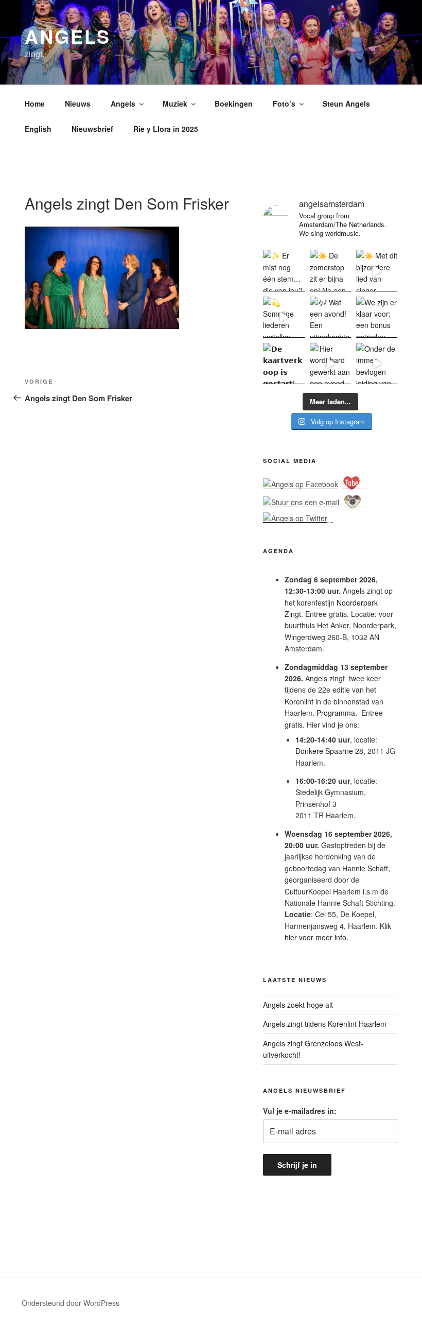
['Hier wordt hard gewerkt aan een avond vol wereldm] (330, 363)
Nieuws (78, 103)
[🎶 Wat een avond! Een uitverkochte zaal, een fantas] (330, 317)
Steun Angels (346, 103)
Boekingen (234, 103)
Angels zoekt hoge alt (298, 1004)
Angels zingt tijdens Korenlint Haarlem (324, 1024)
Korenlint (299, 701)
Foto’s (284, 103)
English (38, 129)
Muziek (175, 103)
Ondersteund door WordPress (70, 1303)
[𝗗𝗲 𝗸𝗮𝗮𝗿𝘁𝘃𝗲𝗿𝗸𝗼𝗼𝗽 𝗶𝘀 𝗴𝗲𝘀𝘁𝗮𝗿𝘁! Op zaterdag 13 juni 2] (283, 363)
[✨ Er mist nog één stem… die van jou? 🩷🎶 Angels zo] (283, 270)
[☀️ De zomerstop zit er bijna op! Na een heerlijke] (330, 270)
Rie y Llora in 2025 (165, 129)
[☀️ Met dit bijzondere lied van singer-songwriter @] (376, 270)
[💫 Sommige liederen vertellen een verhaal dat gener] (283, 317)
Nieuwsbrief (92, 129)
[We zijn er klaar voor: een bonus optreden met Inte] (376, 317)
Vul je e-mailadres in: (300, 1111)
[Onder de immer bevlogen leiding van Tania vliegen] (376, 363)
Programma (335, 713)
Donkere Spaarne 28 (329, 751)
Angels (68, 36)
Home (35, 103)
